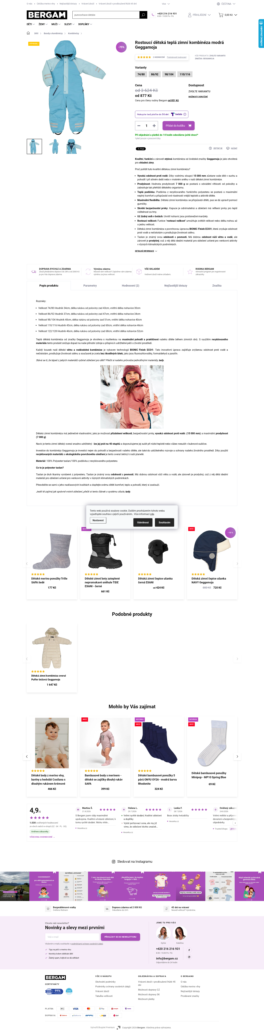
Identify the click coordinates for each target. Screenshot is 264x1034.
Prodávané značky (190, 996)
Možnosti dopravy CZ (149, 989)
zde (152, 513)
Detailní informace (144, 251)
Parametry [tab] (90, 285)
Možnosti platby (146, 999)
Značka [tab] (217, 285)
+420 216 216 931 (168, 949)
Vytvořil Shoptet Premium (102, 1027)
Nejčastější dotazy (68, 3)
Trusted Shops (221, 829)
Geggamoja (213, 159)
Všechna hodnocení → (42, 837)
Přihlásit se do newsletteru (120, 937)
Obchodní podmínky (105, 981)
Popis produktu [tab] (48, 285)
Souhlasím (164, 522)
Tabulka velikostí (104, 996)
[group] (52, 756)
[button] (52, 789)
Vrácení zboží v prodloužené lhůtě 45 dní (118, 3)
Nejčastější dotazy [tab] (175, 285)
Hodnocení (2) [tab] (130, 285)
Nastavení (98, 520)
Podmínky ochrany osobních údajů (112, 986)
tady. (161, 360)
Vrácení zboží (87, 3)
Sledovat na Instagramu (134, 861)
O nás (29, 3)
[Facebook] (189, 950)
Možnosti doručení (198, 97)
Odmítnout (143, 522)
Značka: (204, 59)
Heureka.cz (82, 828)
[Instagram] (189, 957)
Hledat (143, 15)
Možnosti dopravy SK (149, 994)
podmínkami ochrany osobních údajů (87, 944)
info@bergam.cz (167, 958)
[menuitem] (31, 24)
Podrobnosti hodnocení (176, 57)
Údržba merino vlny (46, 3)
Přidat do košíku (175, 125)
